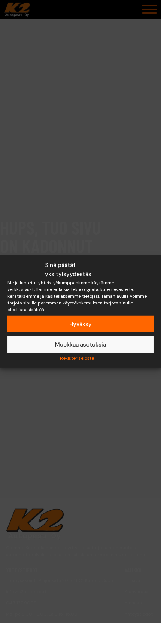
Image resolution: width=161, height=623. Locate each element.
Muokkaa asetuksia (80, 344)
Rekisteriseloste (77, 358)
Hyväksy (80, 324)
